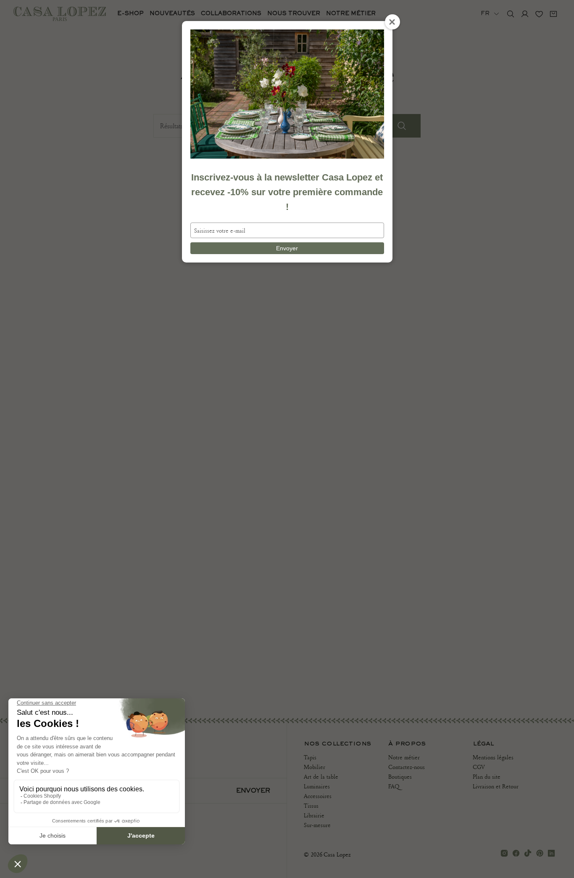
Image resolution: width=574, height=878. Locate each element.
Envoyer (287, 248)
